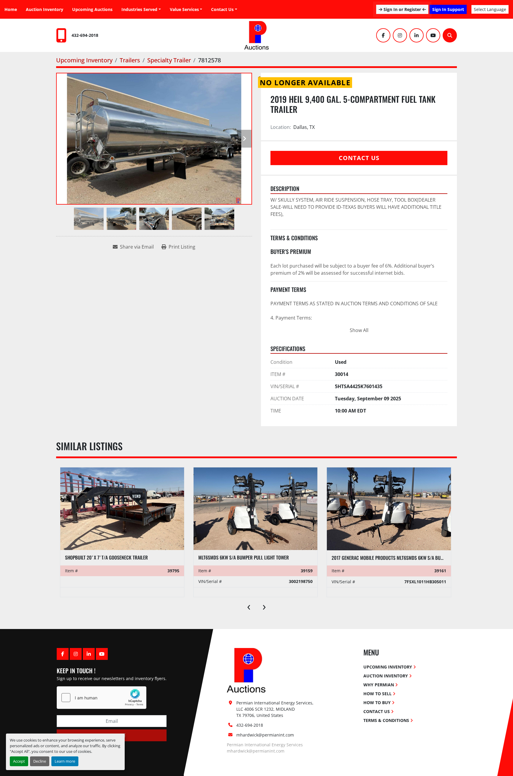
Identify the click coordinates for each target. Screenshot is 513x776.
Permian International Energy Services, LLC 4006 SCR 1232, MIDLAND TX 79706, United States (275, 709)
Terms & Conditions (386, 720)
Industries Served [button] (139, 9)
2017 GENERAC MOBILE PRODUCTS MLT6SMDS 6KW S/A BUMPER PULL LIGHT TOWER (409, 557)
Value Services (184, 9)
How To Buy (377, 702)
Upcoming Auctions (92, 9)
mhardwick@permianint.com (265, 735)
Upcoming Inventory (387, 667)
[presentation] (249, 606)
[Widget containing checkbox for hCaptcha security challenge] (101, 697)
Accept (19, 761)
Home (10, 9)
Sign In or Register (402, 9)
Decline (39, 761)
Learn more (65, 761)
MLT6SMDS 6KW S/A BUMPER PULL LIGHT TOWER (243, 557)
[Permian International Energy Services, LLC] (246, 670)
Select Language (490, 9)
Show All (359, 330)
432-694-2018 (85, 35)
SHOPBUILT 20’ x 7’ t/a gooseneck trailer (106, 557)
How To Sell (377, 693)
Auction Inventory (44, 9)
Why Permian (378, 685)
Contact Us (222, 9)
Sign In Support (448, 9)
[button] (186, 9)
